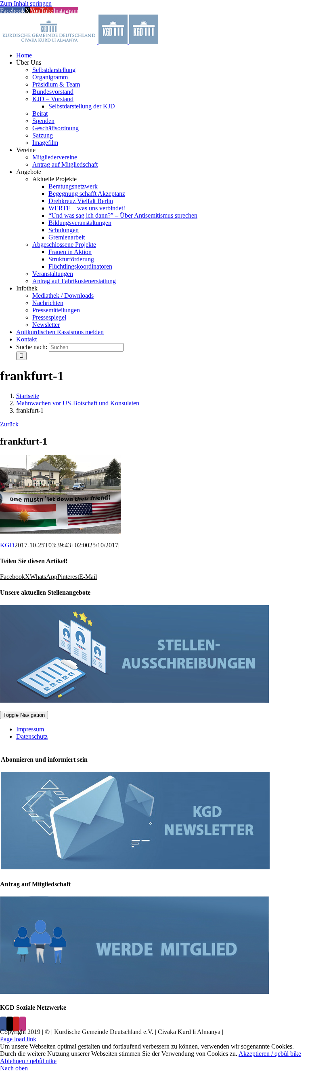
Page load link (18, 1039)
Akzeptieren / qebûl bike (270, 1053)
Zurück (9, 424)
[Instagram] (22, 1024)
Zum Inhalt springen (26, 3)
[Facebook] (3, 1024)
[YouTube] (16, 1024)
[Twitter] (9, 1024)
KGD (7, 545)
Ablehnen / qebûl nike (28, 1060)
